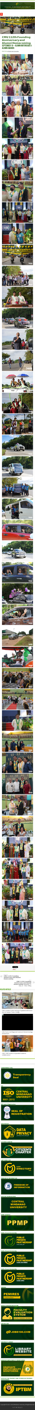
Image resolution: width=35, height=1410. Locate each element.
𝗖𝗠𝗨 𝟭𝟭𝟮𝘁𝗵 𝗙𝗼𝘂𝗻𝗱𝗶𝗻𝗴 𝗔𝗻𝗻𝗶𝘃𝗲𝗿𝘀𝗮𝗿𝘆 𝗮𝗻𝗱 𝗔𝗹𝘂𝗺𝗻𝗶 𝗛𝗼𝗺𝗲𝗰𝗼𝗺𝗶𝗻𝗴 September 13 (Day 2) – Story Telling (22, 983)
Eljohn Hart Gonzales (13, 51)
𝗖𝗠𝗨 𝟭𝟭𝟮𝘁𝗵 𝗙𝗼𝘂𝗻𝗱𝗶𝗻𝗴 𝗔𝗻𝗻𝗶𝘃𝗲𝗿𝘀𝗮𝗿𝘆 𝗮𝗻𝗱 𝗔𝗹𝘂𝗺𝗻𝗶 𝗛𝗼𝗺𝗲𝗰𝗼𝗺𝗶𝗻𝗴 (12, 977)
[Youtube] (20, 1407)
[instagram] (22, 1407)
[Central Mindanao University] (17, 5)
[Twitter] (16, 1407)
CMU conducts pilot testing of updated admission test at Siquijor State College (17, 1011)
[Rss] (13, 1407)
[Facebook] (14, 1407)
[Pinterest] (18, 1407)
